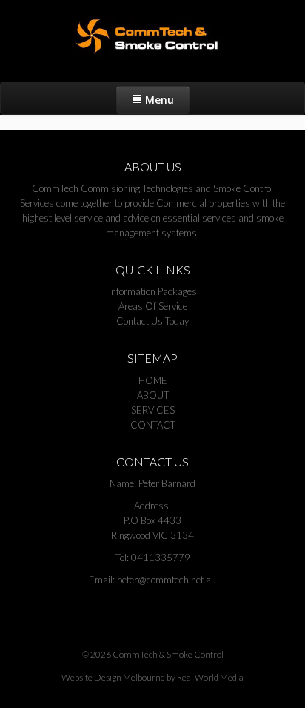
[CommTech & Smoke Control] (152, 37)
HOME (152, 380)
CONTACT (152, 425)
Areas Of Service (152, 306)
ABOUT (153, 395)
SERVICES (153, 410)
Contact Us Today (152, 321)
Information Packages (153, 291)
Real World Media (210, 677)
